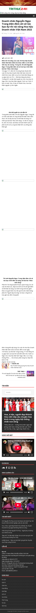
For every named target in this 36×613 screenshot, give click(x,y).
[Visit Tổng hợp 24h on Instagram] (12, 468)
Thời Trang (5, 600)
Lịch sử (4, 594)
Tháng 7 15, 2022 (7, 33)
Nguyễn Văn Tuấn (20, 33)
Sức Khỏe (4, 597)
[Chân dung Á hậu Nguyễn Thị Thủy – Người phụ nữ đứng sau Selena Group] (18, 404)
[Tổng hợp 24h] (18, 5)
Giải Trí (4, 582)
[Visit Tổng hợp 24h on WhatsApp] (9, 468)
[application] (18, 448)
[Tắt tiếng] (29, 455)
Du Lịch (4, 579)
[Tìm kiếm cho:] (18, 392)
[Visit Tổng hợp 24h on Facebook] (6, 468)
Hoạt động (5, 588)
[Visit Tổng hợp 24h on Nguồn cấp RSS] (15, 468)
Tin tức (4, 603)
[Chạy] (4, 455)
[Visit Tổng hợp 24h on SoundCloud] (3, 468)
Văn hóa (4, 606)
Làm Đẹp (4, 591)
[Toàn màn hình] (32, 455)
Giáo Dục (4, 585)
